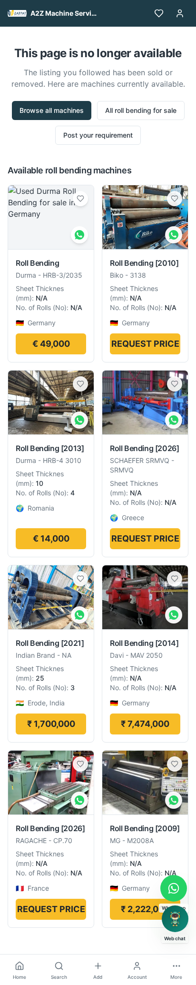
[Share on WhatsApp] (79, 234)
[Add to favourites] (80, 198)
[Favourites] (158, 13)
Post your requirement (98, 135)
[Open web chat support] (175, 918)
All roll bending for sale (140, 110)
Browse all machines (52, 110)
